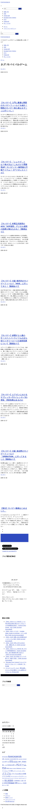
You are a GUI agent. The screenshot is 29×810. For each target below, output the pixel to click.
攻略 (16, 783)
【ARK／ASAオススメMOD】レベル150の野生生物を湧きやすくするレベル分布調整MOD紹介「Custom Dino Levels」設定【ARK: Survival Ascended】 (15, 625)
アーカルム (5, 771)
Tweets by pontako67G (9, 551)
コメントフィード (10, 799)
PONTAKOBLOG (5, 2)
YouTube (23, 768)
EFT (6, 762)
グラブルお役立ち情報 (18, 774)
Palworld (6, 21)
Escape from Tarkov (10, 18)
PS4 (4, 767)
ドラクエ (16, 778)
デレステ (12, 778)
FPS (11, 761)
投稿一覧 (6, 12)
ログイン (7, 796)
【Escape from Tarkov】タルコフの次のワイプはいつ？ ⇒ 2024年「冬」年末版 (15, 664)
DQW (3, 762)
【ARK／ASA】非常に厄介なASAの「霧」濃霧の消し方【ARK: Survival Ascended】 (15, 645)
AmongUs (5, 756)
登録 (6, 794)
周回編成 (11, 783)
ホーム (5, 27)
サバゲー (3, 69)
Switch (14, 768)
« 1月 (3, 747)
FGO (8, 761)
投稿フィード (9, 797)
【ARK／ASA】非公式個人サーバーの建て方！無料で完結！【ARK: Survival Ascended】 (15, 658)
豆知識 (24, 783)
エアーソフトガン (17, 771)
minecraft (7, 16)
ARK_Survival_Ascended (9, 759)
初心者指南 (8, 780)
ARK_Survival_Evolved (21, 759)
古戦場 (6, 783)
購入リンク (4, 785)
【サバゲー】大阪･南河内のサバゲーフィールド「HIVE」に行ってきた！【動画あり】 (14, 284)
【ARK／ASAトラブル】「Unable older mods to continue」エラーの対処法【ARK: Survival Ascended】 (16, 633)
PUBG (7, 768)
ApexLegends (15, 756)
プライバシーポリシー (10, 28)
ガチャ (23, 771)
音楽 (8, 785)
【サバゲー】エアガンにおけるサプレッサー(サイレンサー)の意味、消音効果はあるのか (14, 397)
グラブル (6, 773)
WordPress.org (9, 801)
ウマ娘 (10, 771)
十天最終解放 (16, 780)
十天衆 (21, 780)
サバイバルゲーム (15, 776)
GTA (5, 19)
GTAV (15, 761)
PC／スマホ (7, 23)
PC (15, 765)
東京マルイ (20, 783)
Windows (18, 768)
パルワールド (21, 778)
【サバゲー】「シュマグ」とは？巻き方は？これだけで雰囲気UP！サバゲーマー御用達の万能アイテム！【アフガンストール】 (14, 167)
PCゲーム (21, 764)
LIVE (6, 765)
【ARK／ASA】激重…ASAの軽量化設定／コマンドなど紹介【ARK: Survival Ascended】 (16, 639)
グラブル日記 (6, 776)
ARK (5, 14)
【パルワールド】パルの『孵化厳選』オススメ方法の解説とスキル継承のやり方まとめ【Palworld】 (15, 670)
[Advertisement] (14, 702)
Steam (11, 768)
